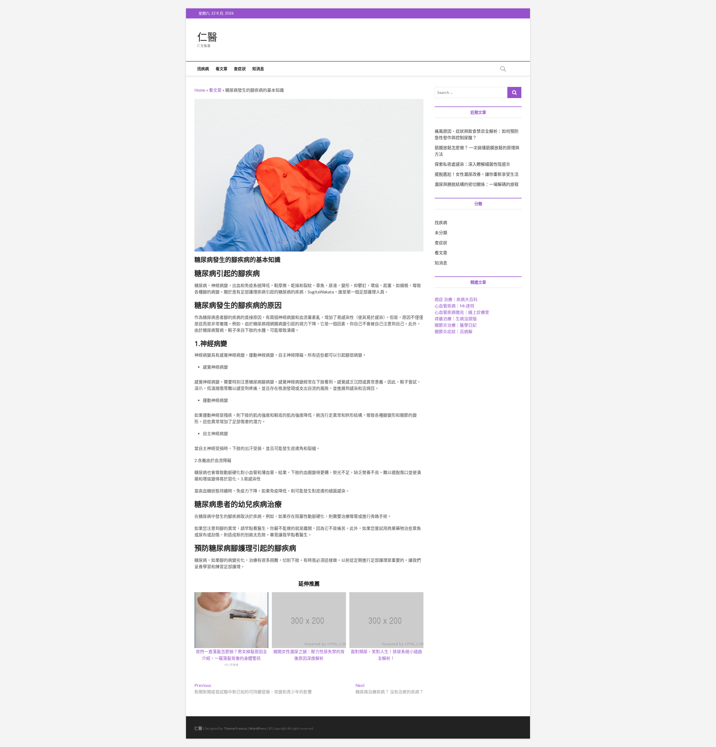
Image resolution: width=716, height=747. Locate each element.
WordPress (258, 728)
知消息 (258, 68)
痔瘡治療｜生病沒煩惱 (456, 318)
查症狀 (240, 68)
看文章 (222, 68)
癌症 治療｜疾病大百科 (456, 299)
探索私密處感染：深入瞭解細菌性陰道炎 (472, 164)
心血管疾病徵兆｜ (462, 312)
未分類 (441, 232)
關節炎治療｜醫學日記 (456, 325)
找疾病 (203, 68)
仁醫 (207, 37)
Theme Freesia (235, 728)
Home (199, 90)
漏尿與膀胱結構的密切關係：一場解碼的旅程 (477, 184)
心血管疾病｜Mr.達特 (454, 305)
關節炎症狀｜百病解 (453, 331)
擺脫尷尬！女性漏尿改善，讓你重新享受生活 (477, 174)
